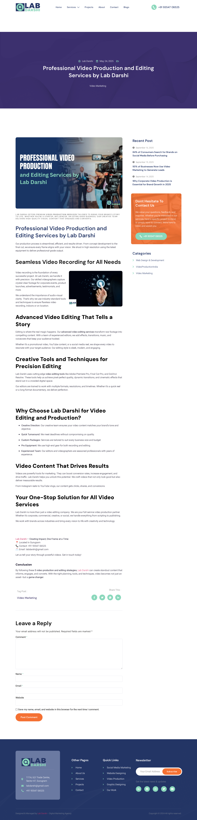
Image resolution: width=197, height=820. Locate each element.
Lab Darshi (21, 539)
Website (20, 697)
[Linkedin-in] (138, 789)
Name (19, 674)
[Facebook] (147, 789)
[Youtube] (172, 789)
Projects (89, 7)
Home (59, 7)
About (101, 7)
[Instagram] (155, 789)
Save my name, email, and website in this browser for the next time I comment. (58, 709)
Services (71, 7)
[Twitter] (164, 789)
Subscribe (172, 771)
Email (19, 686)
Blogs (126, 7)
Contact (114, 7)
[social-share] (94, 597)
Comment (21, 637)
